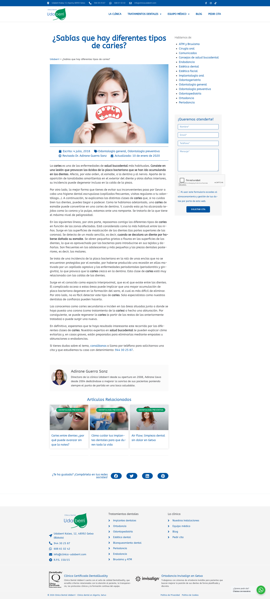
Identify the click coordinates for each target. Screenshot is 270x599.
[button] (116, 476)
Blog (199, 13)
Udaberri (54, 59)
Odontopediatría (190, 93)
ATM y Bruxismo (189, 44)
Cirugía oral (187, 48)
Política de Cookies (190, 595)
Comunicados (188, 53)
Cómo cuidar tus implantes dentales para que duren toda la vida (108, 440)
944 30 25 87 (124, 350)
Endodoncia (187, 62)
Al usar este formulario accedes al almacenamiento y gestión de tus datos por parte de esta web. (198, 196)
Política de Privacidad (170, 595)
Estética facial (188, 71)
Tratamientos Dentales (143, 13)
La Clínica (115, 13)
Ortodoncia (186, 98)
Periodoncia (187, 102)
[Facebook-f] (206, 3)
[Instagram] (211, 3)
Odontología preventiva (195, 89)
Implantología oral (191, 75)
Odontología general (193, 84)
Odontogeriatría (190, 80)
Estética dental (189, 66)
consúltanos (98, 345)
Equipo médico (177, 13)
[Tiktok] (215, 3)
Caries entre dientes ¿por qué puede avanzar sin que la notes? (67, 440)
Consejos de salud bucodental (199, 57)
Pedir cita (214, 13)
